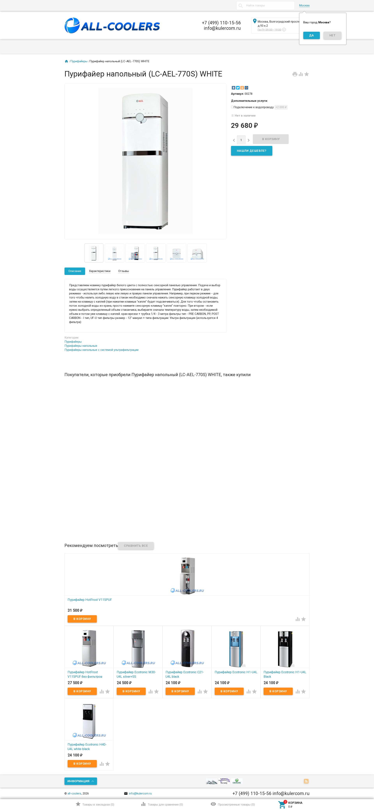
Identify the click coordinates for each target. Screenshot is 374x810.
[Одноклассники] (242, 88)
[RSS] (307, 781)
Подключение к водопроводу (260, 107)
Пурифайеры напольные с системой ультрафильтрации (101, 350)
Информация (78, 781)
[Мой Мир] (246, 88)
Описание (74, 271)
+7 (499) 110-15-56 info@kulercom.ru (221, 25)
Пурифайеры (78, 61)
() (94, 804)
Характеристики (99, 271)
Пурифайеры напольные (80, 346)
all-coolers (74, 793)
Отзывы (123, 271)
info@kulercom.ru (138, 793)
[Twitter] (238, 88)
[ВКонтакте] (233, 88)
